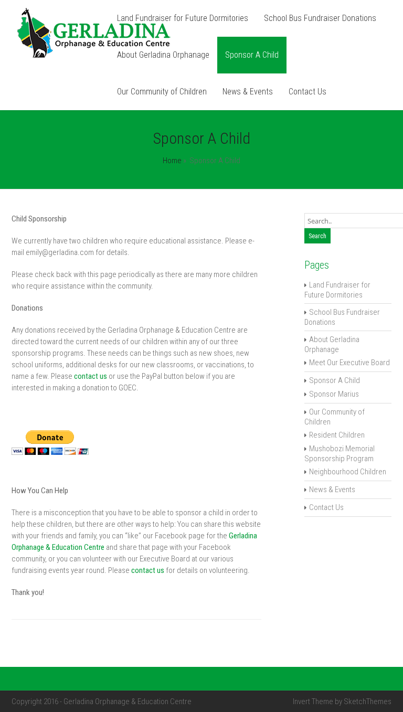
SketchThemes (367, 701)
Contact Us (307, 92)
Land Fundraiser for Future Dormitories (182, 18)
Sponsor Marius (334, 394)
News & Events (247, 92)
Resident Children (337, 435)
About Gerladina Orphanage (163, 55)
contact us (90, 376)
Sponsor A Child (252, 55)
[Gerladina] (94, 56)
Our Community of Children (162, 92)
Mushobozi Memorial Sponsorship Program (339, 453)
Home (172, 160)
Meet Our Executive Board (349, 362)
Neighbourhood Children (347, 471)
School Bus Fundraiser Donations (320, 18)
